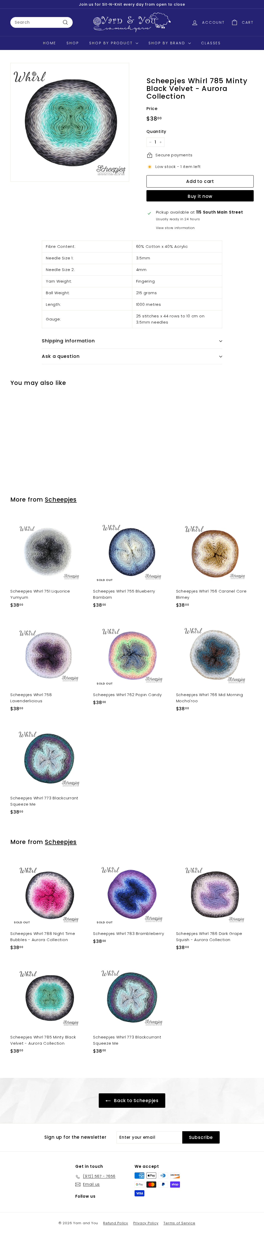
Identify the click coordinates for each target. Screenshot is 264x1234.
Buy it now (200, 196)
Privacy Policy (146, 1223)
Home (49, 43)
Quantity (156, 131)
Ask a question (61, 356)
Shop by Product (111, 43)
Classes (211, 43)
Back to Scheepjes (136, 1100)
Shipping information (68, 340)
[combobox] (41, 22)
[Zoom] (70, 122)
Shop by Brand (167, 43)
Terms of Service (179, 1223)
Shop (73, 43)
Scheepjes (61, 499)
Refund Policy (115, 1223)
